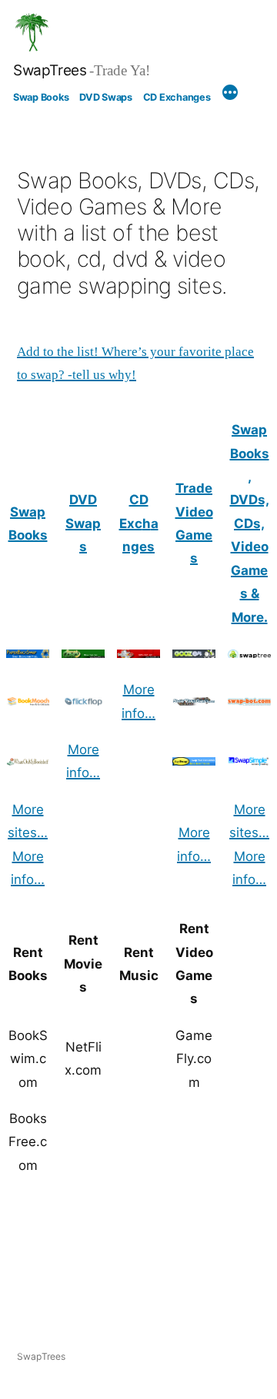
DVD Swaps (105, 97)
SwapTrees (50, 70)
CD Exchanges (177, 97)
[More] (230, 94)
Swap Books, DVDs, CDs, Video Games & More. (249, 523)
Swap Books (40, 97)
